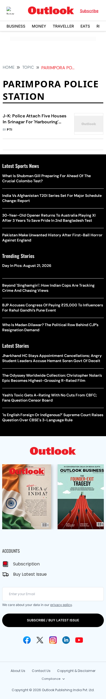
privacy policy (61, 605)
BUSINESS (16, 26)
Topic (28, 67)
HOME (8, 67)
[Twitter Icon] (40, 640)
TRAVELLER (63, 26)
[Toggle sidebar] (14, 10)
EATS (85, 26)
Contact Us (41, 670)
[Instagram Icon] (53, 640)
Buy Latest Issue (30, 574)
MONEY (39, 26)
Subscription (26, 564)
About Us (18, 670)
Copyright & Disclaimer (76, 670)
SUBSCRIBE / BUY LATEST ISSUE (53, 620)
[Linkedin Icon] (66, 640)
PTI (9, 129)
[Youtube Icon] (79, 640)
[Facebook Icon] (27, 640)
